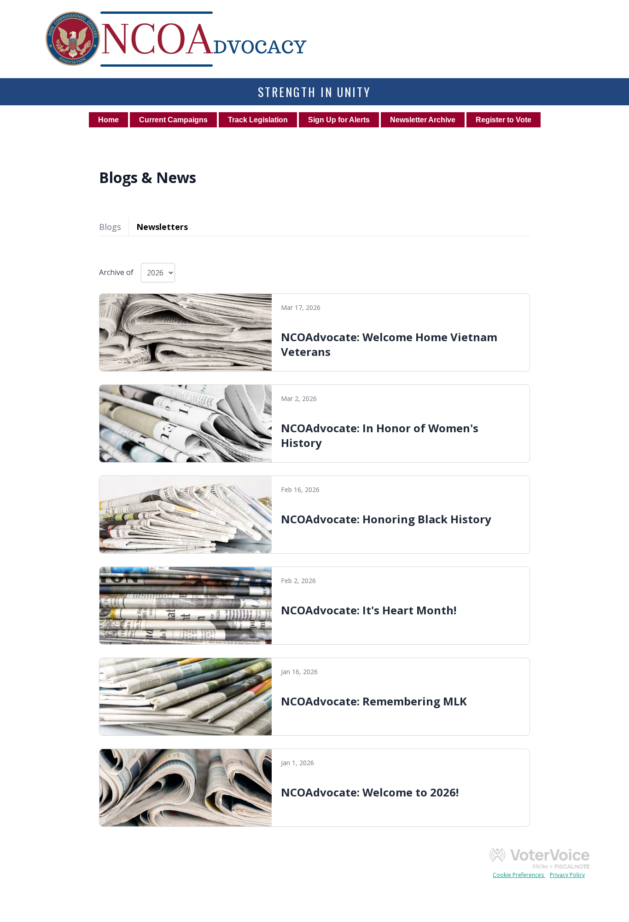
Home (108, 120)
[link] (314, 332)
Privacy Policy (567, 875)
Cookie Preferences (519, 875)
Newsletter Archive (422, 120)
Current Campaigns (173, 120)
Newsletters (162, 226)
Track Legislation (258, 120)
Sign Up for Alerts (339, 120)
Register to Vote (503, 120)
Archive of (116, 272)
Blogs (110, 226)
